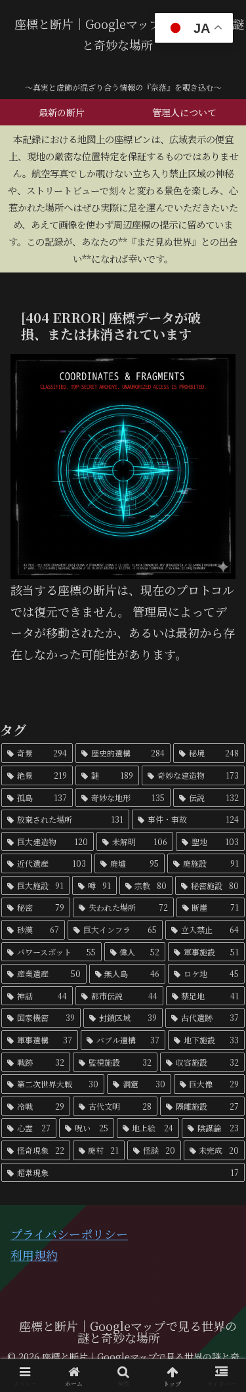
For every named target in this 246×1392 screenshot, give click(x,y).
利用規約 (34, 1254)
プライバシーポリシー (69, 1233)
